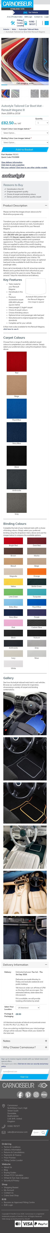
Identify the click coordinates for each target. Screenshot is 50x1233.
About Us (8, 1167)
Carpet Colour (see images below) (15, 129)
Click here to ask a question (12, 165)
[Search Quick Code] (44, 1133)
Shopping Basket (11, 1187)
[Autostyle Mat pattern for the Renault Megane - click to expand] (36, 287)
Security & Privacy (11, 1180)
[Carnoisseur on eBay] (44, 1095)
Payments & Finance (12, 1155)
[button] (45, 62)
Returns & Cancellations (14, 1152)
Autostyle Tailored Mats (29, 29)
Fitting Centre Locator (20, 23)
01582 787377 (32, 23)
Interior (6, 29)
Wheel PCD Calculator (13, 1175)
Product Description (15, 205)
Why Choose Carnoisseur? (19, 1047)
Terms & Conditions (12, 1147)
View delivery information (11, 162)
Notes (6, 1041)
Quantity (39, 119)
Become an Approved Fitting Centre (19, 1202)
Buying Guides (10, 1172)
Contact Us (8, 1193)
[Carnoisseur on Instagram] (36, 1095)
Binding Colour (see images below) (15, 138)
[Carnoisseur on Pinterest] (28, 1095)
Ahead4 (27, 1219)
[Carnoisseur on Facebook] (20, 1095)
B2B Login (8, 1205)
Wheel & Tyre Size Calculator (16, 1178)
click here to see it (10, 329)
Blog (6, 1170)
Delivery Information (15, 964)
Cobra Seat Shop (11, 1195)
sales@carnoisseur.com (17, 1132)
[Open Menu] (47, 23)
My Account (9, 1190)
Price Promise (10, 1158)
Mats (14, 29)
